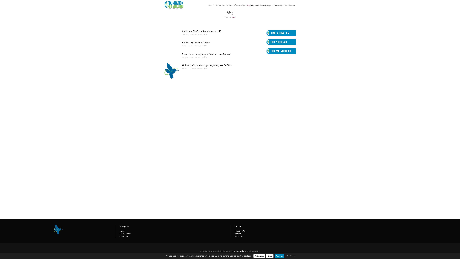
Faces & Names (125, 234)
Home (226, 17)
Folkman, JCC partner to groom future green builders (206, 65)
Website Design (239, 251)
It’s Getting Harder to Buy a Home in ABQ (201, 30)
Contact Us (124, 236)
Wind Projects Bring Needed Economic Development (206, 53)
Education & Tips (240, 231)
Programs (238, 234)
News (192, 34)
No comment (199, 34)
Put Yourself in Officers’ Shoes (196, 42)
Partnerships (239, 236)
